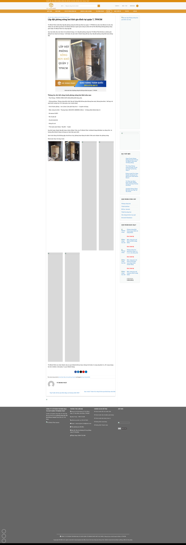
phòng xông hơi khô (85, 377)
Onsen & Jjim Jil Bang (86, 11)
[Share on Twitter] (78, 372)
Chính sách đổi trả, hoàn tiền (103, 411)
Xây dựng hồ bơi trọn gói (128, 215)
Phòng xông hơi (126, 203)
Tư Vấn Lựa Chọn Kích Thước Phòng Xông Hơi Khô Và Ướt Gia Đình (132, 183)
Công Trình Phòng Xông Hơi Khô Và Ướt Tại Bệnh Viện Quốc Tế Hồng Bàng (132, 160)
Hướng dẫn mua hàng (101, 421)
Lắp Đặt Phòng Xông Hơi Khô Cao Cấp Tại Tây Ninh (132, 190)
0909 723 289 (81, 416)
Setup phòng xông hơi (70, 11)
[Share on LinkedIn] (86, 372)
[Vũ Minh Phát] (52, 6)
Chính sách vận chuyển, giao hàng (104, 415)
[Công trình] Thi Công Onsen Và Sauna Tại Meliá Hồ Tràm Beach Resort (132, 175)
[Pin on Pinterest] (83, 372)
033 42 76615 (85, 420)
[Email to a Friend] (81, 372)
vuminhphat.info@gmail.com (83, 423)
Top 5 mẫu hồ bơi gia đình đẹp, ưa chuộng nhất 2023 (64, 393)
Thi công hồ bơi (100, 11)
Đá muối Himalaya (126, 217)
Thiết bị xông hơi (126, 212)
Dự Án (108, 11)
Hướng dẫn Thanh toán (101, 425)
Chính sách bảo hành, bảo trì (103, 418)
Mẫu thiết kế (117, 11)
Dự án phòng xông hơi (63, 17)
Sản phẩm (57, 11)
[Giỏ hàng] (137, 6)
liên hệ (135, 11)
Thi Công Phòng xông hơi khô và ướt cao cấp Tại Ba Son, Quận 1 (131, 168)
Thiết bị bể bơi (125, 206)
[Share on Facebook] (75, 372)
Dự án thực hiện (52, 17)
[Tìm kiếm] (99, 6)
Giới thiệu (49, 11)
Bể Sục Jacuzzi (125, 209)
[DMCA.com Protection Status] (122, 428)
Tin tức (127, 11)
